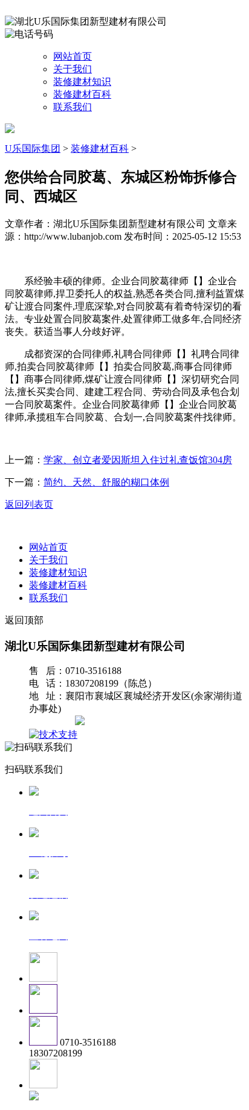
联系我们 (72, 107)
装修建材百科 (82, 94)
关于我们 (72, 69)
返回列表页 (29, 504)
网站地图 (53, 722)
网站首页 (72, 56)
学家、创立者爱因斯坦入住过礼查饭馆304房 (138, 460)
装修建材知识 (82, 81)
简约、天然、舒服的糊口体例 (106, 482)
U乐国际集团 (32, 148)
